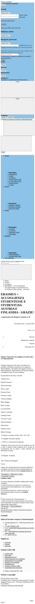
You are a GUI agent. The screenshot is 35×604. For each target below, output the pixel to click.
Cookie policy (9, 553)
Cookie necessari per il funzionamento (13, 499)
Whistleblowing (9, 564)
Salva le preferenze (15, 506)
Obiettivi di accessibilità (12, 562)
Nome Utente (23, 15)
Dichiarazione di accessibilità (13, 560)
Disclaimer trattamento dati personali (12, 585)
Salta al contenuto (6, 1)
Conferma (10, 117)
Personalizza (5, 474)
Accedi (3, 5)
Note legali (8, 555)
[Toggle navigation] (16, 143)
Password (22, 17)
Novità (7, 282)
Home (6, 280)
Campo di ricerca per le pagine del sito (12, 261)
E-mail (21, 45)
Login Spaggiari (18, 52)
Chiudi (3, 65)
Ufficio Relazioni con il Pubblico (15, 559)
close (3, 152)
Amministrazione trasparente (13, 567)
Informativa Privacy (11, 557)
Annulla (4, 117)
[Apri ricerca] (19, 128)
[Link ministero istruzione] (9, 3)
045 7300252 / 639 (13, 526)
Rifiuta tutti (16, 474)
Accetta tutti (8, 476)
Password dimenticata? (8, 20)
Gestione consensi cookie (12, 566)
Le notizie (8, 284)
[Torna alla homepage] (17, 119)
